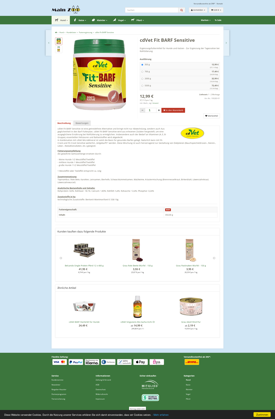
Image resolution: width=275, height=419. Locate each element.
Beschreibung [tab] (64, 123)
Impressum (100, 399)
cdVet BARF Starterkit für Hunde (84, 322)
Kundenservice (57, 380)
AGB (97, 385)
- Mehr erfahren (160, 414)
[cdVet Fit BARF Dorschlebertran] (49, 43)
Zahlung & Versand (103, 380)
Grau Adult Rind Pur (191, 322)
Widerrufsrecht (102, 394)
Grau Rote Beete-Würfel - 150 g (138, 265)
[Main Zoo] (71, 9)
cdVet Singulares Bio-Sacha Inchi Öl (138, 322)
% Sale (218, 20)
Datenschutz (101, 389)
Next (214, 258)
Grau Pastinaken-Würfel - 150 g (191, 265)
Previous (60, 258)
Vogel (121, 20)
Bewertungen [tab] (82, 123)
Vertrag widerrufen (137, 409)
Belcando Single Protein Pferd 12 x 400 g (84, 265)
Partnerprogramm (59, 394)
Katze (81, 20)
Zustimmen (262, 414)
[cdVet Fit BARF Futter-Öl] (226, 43)
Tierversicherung (58, 399)
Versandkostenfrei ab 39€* (204, 3)
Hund (63, 20)
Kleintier (101, 20)
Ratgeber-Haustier (59, 389)
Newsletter (56, 385)
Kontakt (220, 3)
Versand (155, 103)
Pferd (139, 20)
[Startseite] (56, 32)
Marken (205, 20)
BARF (168, 210)
